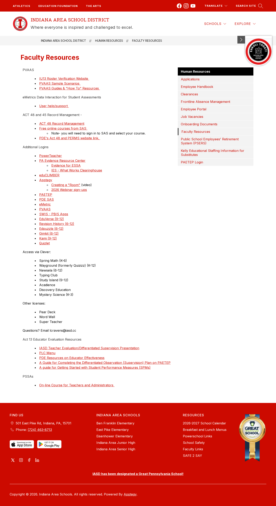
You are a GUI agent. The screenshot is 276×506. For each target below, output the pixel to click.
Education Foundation (58, 5)
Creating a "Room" (65, 185)
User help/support (54, 106)
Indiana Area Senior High (115, 449)
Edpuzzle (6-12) (51, 229)
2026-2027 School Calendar (204, 423)
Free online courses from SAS (63, 128)
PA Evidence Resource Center (62, 161)
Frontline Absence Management (205, 102)
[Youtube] (193, 5)
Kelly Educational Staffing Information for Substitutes (212, 153)
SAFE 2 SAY (192, 456)
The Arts (93, 5)
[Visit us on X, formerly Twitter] (13, 460)
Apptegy (45, 180)
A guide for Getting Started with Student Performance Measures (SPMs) (95, 367)
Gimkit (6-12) (49, 233)
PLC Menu (47, 353)
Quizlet (44, 243)
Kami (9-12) (48, 238)
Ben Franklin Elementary (115, 423)
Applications (190, 79)
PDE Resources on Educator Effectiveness (71, 358)
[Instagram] (186, 5)
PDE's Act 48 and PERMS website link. (69, 138)
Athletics (21, 5)
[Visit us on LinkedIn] (37, 460)
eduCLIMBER (49, 175)
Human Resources (109, 40)
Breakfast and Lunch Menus (204, 430)
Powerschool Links (197, 436)
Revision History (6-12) (56, 224)
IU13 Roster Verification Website (64, 79)
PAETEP (45, 195)
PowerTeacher (50, 156)
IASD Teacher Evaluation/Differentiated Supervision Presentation (89, 348)
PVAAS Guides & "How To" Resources (69, 88)
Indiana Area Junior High (115, 443)
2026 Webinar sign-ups (69, 190)
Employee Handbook (197, 87)
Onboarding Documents (199, 124)
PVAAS (45, 209)
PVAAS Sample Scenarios (59, 83)
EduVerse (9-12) (51, 219)
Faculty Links (193, 449)
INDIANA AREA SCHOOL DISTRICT (63, 40)
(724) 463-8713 (40, 430)
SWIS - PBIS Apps (53, 214)
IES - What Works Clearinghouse (76, 170)
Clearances (189, 94)
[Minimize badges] (241, 40)
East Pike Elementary (112, 430)
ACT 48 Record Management (61, 123)
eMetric (45, 204)
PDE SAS (46, 199)
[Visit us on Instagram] (21, 460)
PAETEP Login (192, 162)
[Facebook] (179, 5)
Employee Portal (193, 109)
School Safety (194, 443)
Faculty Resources (147, 40)
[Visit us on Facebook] (29, 460)
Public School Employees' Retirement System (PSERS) (210, 141)
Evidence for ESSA (66, 165)
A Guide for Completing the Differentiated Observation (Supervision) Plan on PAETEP (105, 363)
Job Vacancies (192, 117)
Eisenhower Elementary (114, 436)
